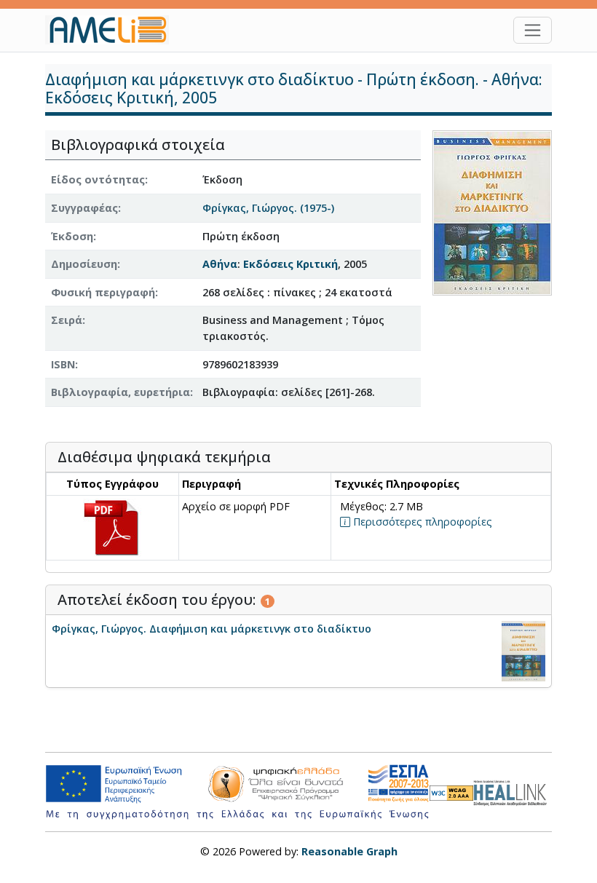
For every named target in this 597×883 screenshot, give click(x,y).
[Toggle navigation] (532, 30)
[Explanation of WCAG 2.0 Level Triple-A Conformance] (451, 792)
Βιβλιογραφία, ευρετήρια (120, 392)
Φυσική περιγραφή (103, 292)
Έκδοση (72, 236)
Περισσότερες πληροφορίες (421, 521)
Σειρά (66, 320)
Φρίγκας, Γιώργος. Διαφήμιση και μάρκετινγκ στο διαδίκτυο (211, 628)
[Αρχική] (113, 29)
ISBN (63, 364)
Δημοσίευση (84, 264)
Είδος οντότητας (98, 179)
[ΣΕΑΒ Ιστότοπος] (512, 791)
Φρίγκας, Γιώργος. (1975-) (268, 208)
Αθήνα (219, 264)
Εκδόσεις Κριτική (290, 264)
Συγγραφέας (84, 208)
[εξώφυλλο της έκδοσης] (492, 212)
